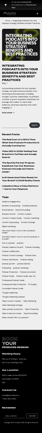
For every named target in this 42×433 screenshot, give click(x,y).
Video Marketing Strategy (12, 305)
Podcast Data (30, 255)
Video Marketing (29, 301)
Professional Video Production (14, 284)
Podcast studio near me (25, 276)
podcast (20, 243)
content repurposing (10, 222)
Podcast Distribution (10, 260)
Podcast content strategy (12, 255)
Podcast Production (10, 272)
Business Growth (8, 214)
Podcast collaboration (11, 251)
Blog (4, 83)
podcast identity (23, 264)
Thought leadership (10, 293)
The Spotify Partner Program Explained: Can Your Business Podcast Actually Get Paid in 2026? (18, 167)
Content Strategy (28, 222)
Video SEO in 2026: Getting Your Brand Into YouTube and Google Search (19, 154)
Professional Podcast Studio (13, 280)
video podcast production (12, 309)
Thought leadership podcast (13, 297)
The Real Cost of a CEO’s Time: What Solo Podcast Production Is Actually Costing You (20, 142)
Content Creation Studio (12, 218)
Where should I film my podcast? (15, 317)
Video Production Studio (11, 313)
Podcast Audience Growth (12, 247)
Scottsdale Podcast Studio (12, 288)
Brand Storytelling (22, 210)
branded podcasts (29, 206)
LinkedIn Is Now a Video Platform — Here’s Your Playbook (20, 187)
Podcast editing (26, 260)
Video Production (32, 309)
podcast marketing (20, 268)
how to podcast (8, 243)
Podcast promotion (28, 272)
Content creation (25, 214)
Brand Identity (7, 210)
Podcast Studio (8, 276)
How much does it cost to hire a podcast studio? (18, 232)
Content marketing (31, 218)
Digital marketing (9, 226)
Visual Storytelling (30, 313)
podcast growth (8, 264)
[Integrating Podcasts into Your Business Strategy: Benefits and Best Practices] (21, 45)
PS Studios (32, 284)
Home (7, 20)
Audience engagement (11, 202)
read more (7, 113)
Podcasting (6, 268)
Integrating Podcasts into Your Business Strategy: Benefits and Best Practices (20, 73)
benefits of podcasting (11, 206)
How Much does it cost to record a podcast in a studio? (20, 238)
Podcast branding (32, 247)
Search (34, 125)
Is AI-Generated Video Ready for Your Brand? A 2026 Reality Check (21, 179)
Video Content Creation (11, 301)
